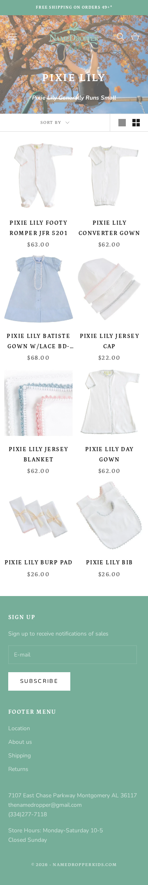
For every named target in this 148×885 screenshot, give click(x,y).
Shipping (19, 755)
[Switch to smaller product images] (136, 122)
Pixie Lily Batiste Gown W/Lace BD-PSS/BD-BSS (38, 342)
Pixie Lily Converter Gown (110, 228)
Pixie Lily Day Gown (109, 454)
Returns (18, 769)
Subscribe (39, 681)
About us (20, 742)
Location (19, 728)
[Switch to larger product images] (122, 122)
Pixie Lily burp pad (39, 562)
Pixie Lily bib (109, 562)
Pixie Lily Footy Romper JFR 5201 (38, 228)
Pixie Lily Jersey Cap (109, 341)
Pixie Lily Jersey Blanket (38, 454)
